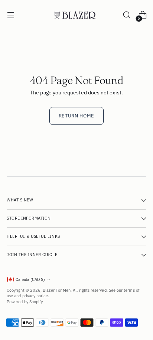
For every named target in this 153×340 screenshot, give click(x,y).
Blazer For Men (57, 290)
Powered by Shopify (25, 301)
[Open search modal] (126, 15)
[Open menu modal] (10, 15)
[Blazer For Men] (76, 15)
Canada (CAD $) (30, 279)
